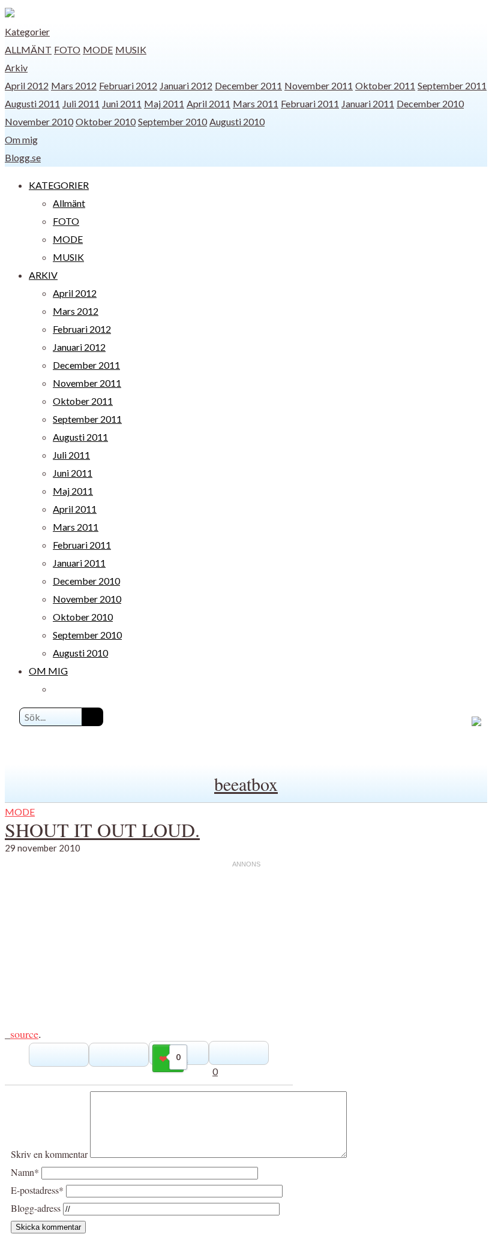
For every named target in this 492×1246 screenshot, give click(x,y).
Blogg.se (23, 157)
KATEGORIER (59, 185)
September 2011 (452, 85)
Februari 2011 (310, 103)
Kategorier (27, 31)
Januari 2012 (186, 85)
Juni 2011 (122, 103)
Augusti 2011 (32, 103)
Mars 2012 (74, 85)
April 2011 (208, 103)
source (24, 1034)
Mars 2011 (255, 103)
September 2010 (172, 121)
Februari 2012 (128, 85)
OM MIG (48, 670)
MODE (98, 49)
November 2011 (318, 85)
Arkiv (16, 67)
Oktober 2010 (106, 121)
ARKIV (43, 275)
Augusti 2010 (237, 121)
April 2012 (27, 85)
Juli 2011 (81, 103)
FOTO (67, 49)
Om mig (21, 139)
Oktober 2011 (385, 85)
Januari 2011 (367, 103)
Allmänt (28, 49)
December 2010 (430, 103)
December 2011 (248, 85)
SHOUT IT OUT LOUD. (102, 829)
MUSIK (130, 49)
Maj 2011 (164, 103)
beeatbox (246, 784)
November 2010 (39, 121)
